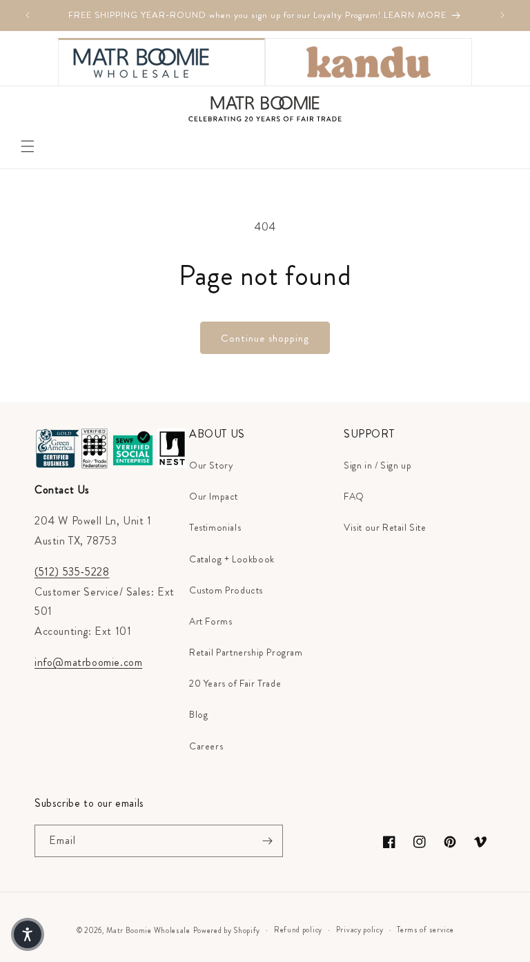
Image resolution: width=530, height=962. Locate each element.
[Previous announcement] (27, 15)
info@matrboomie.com (88, 662)
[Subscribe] (267, 841)
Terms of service (425, 929)
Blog (198, 714)
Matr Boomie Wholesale (148, 930)
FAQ (354, 496)
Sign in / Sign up (377, 465)
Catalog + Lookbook (232, 559)
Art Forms (210, 621)
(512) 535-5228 (72, 572)
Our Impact (213, 496)
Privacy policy (360, 929)
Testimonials (215, 527)
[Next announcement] (502, 15)
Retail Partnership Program (246, 652)
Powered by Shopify (227, 930)
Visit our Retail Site (385, 527)
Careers (206, 746)
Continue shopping (265, 338)
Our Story (211, 465)
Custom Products (226, 590)
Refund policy (298, 929)
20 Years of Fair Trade (235, 683)
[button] (27, 146)
